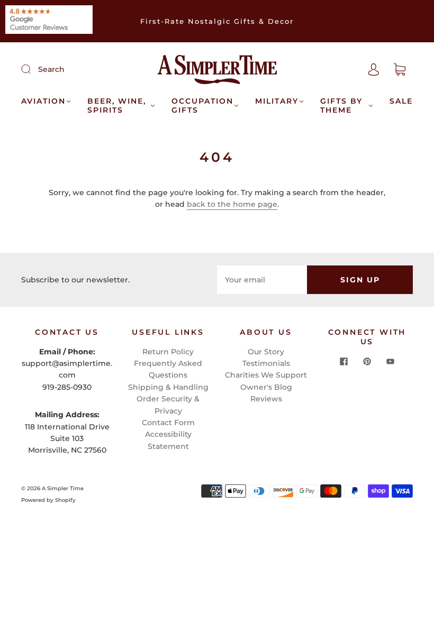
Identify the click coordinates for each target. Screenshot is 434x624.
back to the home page (232, 204)
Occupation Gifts (202, 106)
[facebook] (344, 361)
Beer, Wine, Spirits (116, 106)
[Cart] (399, 70)
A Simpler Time (63, 488)
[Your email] (262, 279)
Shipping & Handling (168, 387)
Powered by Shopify (48, 500)
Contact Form (168, 422)
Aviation (43, 101)
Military (277, 101)
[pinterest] (367, 361)
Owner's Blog (266, 387)
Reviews (266, 398)
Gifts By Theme (341, 106)
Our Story (266, 351)
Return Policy (168, 351)
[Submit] (32, 68)
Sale (401, 101)
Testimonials (266, 363)
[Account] (373, 69)
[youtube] (390, 361)
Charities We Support (266, 375)
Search (51, 69)
